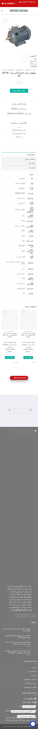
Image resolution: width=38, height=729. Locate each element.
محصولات (28, 70)
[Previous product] (17, 82)
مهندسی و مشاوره (30, 679)
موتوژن (18, 136)
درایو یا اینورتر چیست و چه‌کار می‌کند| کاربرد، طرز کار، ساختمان (17, 643)
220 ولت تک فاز (20, 183)
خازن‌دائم (22, 178)
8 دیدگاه (26, 655)
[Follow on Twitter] (27, 615)
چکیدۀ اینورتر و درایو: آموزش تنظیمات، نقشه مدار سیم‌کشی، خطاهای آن (17, 652)
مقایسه (19, 127)
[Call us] (20, 615)
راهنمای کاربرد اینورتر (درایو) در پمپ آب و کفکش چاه (16, 630)
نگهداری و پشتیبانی (30, 687)
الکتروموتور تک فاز (8, 70)
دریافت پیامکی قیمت (19, 91)
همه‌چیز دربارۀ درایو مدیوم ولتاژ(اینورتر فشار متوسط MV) (17, 636)
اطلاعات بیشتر (28, 357)
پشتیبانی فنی (32, 671)
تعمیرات (33, 675)
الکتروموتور (19, 70)
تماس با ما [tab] (32, 167)
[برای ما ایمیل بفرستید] (23, 615)
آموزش (34, 667)
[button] (35, 10)
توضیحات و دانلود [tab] (30, 159)
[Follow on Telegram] (16, 615)
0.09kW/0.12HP (20, 193)
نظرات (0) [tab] (32, 163)
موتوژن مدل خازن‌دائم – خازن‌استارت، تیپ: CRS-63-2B (10, 335)
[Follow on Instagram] (31, 615)
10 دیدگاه (26, 646)
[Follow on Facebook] (34, 615)
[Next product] (20, 82)
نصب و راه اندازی (30, 683)
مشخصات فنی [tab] (31, 154)
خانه (34, 70)
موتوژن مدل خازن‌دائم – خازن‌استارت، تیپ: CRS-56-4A (28, 335)
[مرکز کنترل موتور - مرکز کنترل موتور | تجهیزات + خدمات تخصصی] (19, 11)
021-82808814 (9, 3)
